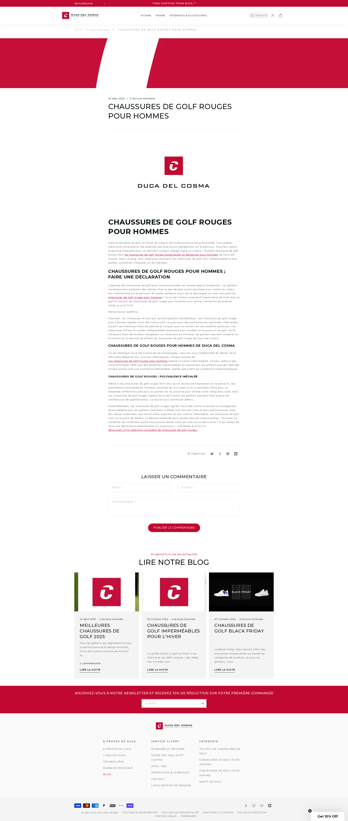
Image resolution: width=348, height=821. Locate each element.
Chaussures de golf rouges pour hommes (157, 29)
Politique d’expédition (251, 812)
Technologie (113, 761)
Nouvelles (100, 29)
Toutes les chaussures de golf (219, 751)
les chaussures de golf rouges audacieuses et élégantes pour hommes (171, 254)
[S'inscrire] (202, 703)
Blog (107, 774)
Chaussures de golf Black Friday (239, 628)
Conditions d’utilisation (218, 812)
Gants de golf (210, 781)
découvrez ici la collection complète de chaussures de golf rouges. (153, 430)
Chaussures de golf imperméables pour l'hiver (173, 631)
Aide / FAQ (159, 766)
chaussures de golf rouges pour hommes (135, 297)
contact (158, 779)
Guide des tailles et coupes (167, 757)
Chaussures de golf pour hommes (219, 762)
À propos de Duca (117, 748)
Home (79, 29)
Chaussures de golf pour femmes (219, 773)
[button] (146, 15)
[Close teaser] (310, 811)
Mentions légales (166, 816)
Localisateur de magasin (171, 785)
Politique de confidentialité (180, 812)
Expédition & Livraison (170, 772)
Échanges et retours (168, 748)
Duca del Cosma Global (104, 813)
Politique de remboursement (140, 812)
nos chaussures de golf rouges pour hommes (138, 361)
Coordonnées (189, 816)
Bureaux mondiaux (118, 768)
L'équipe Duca (114, 755)
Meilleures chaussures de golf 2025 (99, 631)
